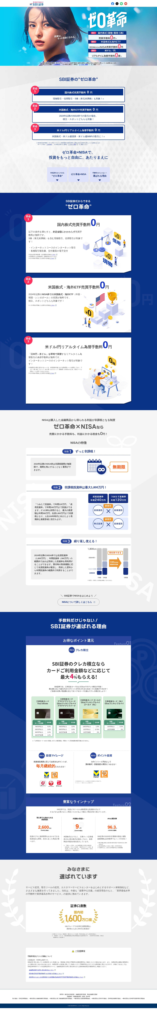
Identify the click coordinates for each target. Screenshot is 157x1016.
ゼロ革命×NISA (78, 174)
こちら (53, 254)
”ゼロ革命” (57, 174)
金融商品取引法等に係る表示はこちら (41, 970)
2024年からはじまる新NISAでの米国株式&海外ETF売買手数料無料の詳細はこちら (56, 977)
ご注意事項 (57, 64)
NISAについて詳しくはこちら (77, 602)
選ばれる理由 (99, 174)
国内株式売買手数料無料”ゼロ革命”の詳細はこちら (45, 973)
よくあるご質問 (83, 64)
